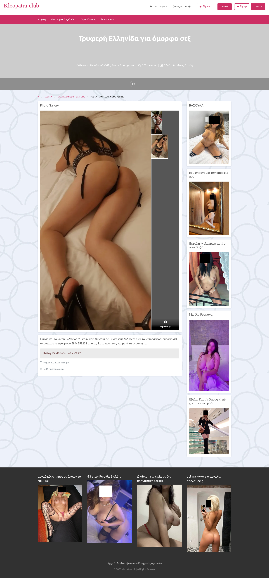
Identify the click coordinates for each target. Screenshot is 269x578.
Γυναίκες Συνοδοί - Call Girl (94, 65)
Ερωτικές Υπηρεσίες (122, 65)
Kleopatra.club (21, 5)
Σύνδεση (224, 6)
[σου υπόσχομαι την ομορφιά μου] (209, 207)
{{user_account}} (182, 6)
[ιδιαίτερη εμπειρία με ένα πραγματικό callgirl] (159, 515)
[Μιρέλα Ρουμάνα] (209, 355)
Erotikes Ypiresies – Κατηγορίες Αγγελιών (139, 563)
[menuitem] (158, 6)
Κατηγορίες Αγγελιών (62, 19)
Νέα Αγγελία (160, 6)
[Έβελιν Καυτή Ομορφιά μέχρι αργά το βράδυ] (209, 431)
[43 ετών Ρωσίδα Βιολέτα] (109, 511)
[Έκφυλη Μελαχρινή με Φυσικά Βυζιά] (209, 278)
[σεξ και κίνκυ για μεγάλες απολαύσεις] (209, 518)
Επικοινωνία (107, 19)
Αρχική (42, 19)
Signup (206, 6)
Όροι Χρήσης (88, 19)
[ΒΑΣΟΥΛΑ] (209, 137)
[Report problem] (133, 84)
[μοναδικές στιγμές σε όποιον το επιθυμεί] (60, 513)
